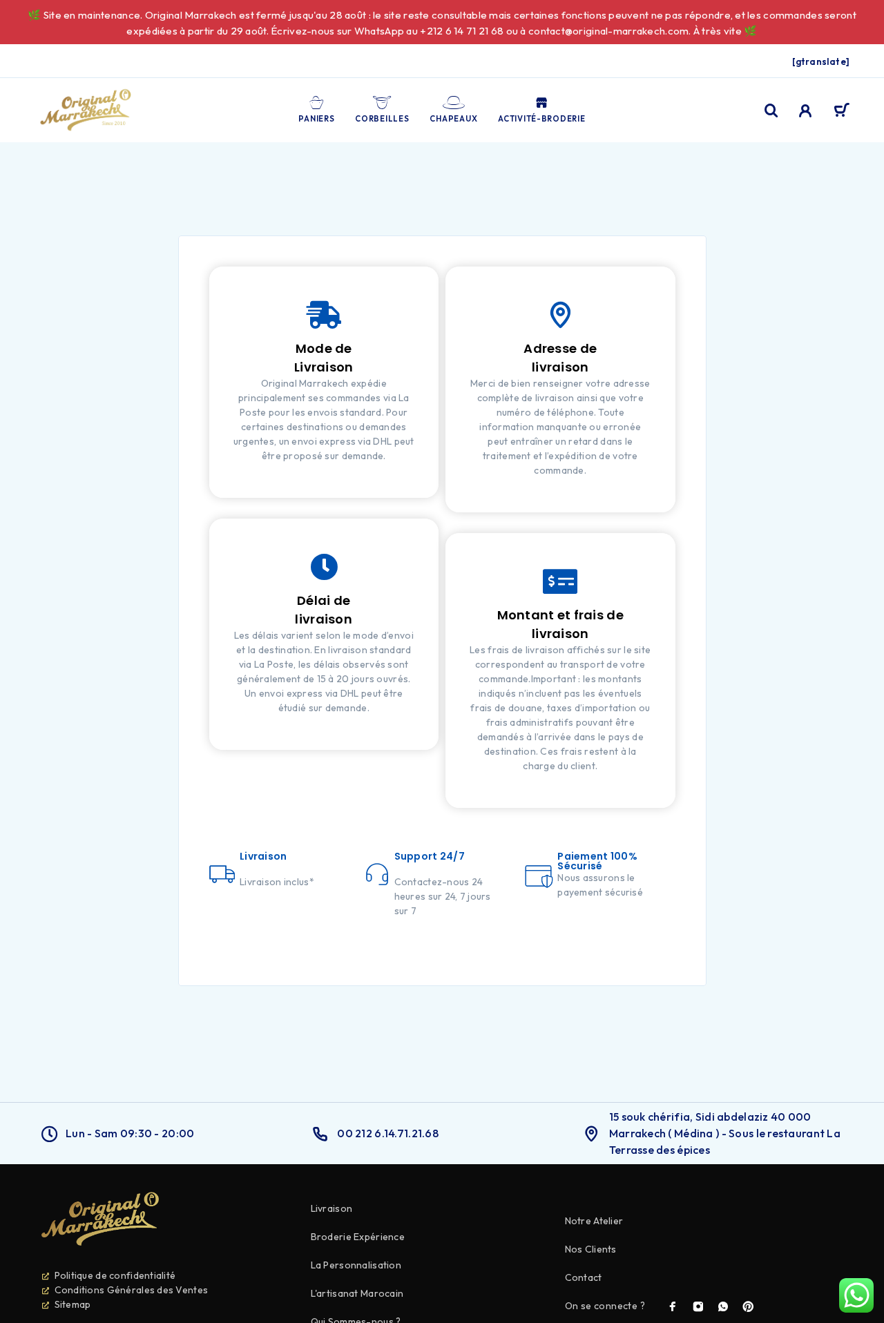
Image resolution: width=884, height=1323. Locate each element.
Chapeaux (453, 119)
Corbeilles (382, 119)
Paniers (316, 119)
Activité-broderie (542, 119)
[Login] (806, 110)
